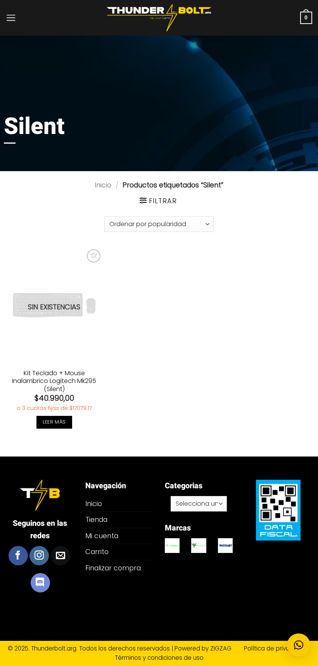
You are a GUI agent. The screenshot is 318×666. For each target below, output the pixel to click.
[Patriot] (225, 545)
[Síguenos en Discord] (40, 582)
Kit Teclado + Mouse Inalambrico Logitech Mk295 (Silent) (54, 381)
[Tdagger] (172, 545)
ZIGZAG (226, 648)
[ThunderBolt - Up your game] (159, 18)
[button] (11, 18)
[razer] (198, 545)
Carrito (97, 551)
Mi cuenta (101, 536)
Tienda (96, 519)
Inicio (103, 185)
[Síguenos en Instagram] (39, 555)
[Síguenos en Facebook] (18, 555)
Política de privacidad (276, 648)
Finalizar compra (113, 568)
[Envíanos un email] (60, 555)
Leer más (54, 422)
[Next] (227, 557)
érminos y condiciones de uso (161, 658)
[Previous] (170, 557)
